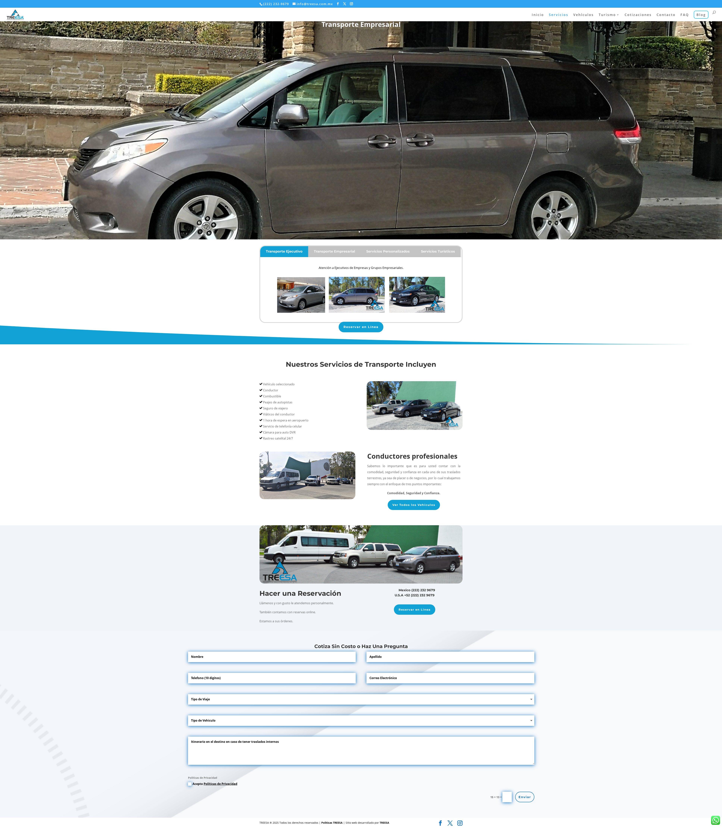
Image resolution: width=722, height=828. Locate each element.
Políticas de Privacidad (220, 784)
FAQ (684, 15)
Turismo (607, 15)
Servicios (558, 15)
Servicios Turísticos (438, 251)
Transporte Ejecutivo (284, 251)
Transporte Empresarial (361, 24)
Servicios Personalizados (388, 251)
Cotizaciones (638, 15)
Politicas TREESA (332, 822)
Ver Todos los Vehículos (413, 505)
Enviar (525, 797)
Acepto (215, 784)
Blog (701, 14)
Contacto (666, 15)
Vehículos (583, 15)
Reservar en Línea (361, 327)
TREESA (384, 822)
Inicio (538, 15)
